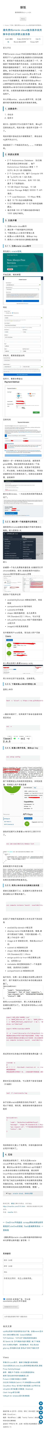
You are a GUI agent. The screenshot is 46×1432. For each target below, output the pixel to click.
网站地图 (31, 1411)
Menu (23, 19)
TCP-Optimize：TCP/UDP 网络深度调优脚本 (20, 1338)
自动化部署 (29, 1193)
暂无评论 (7, 48)
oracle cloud (18, 1193)
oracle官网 (16, 251)
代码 (11, 25)
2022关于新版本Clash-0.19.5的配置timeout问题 (21, 1382)
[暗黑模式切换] (41, 1422)
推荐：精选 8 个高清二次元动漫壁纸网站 (18, 1372)
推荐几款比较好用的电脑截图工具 (16, 1376)
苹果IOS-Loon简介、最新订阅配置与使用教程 (20, 1362)
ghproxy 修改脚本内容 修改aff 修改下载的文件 (21, 1348)
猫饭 (23, 7)
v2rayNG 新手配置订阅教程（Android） (18, 1389)
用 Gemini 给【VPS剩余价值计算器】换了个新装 (21, 1341)
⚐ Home (6, 25)
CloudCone (11, 1414)
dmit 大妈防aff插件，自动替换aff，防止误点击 (21, 1345)
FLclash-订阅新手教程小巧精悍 (14, 1379)
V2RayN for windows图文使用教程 (16, 1396)
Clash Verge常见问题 (11, 1392)
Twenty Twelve (27, 1417)
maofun (10, 1212)
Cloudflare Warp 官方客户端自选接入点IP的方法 (21, 1386)
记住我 (9, 1299)
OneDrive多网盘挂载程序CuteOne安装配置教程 (13, 1226)
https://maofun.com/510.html (14, 1206)
